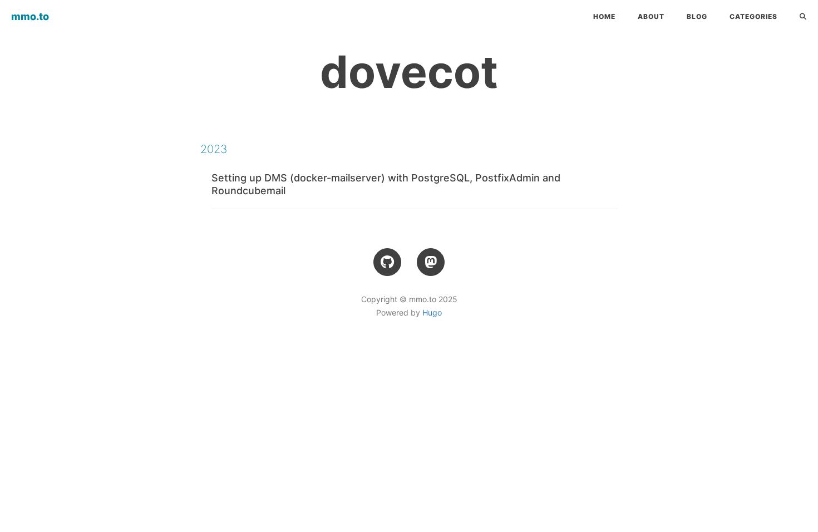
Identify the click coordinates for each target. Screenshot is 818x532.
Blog (697, 16)
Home (604, 16)
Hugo (432, 312)
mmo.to (30, 16)
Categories (753, 16)
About (651, 16)
